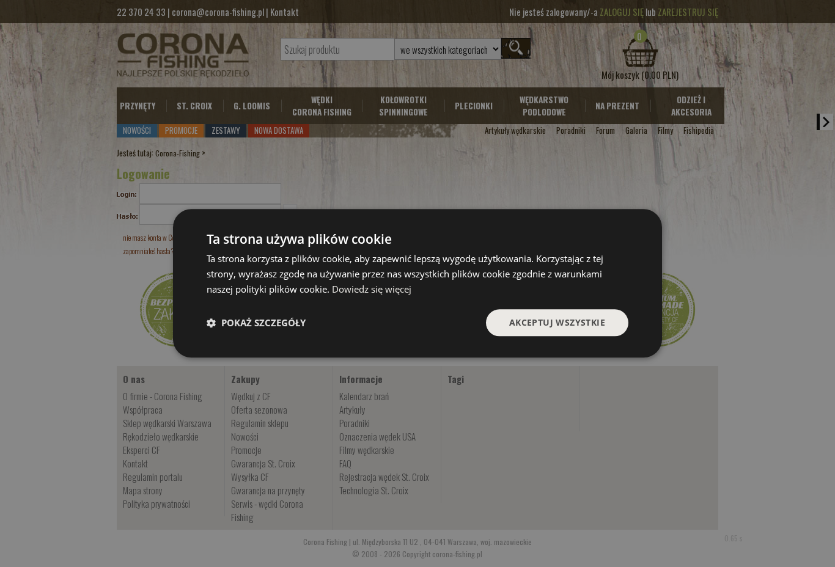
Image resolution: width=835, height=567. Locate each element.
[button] (256, 322)
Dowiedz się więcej (371, 289)
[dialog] (417, 283)
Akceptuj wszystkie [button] (557, 322)
